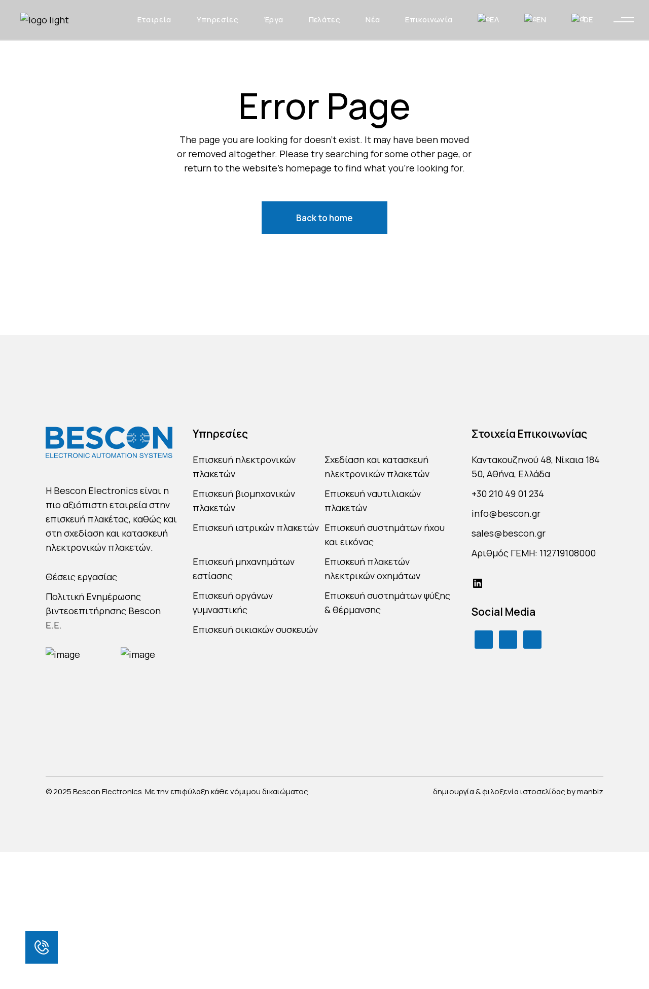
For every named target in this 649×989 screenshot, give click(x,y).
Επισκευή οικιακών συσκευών (255, 629)
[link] (41, 947)
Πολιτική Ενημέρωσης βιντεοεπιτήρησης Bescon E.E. (103, 610)
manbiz (590, 791)
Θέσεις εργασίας (81, 577)
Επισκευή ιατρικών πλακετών (256, 527)
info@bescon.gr (506, 513)
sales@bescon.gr (509, 533)
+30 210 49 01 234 (508, 493)
